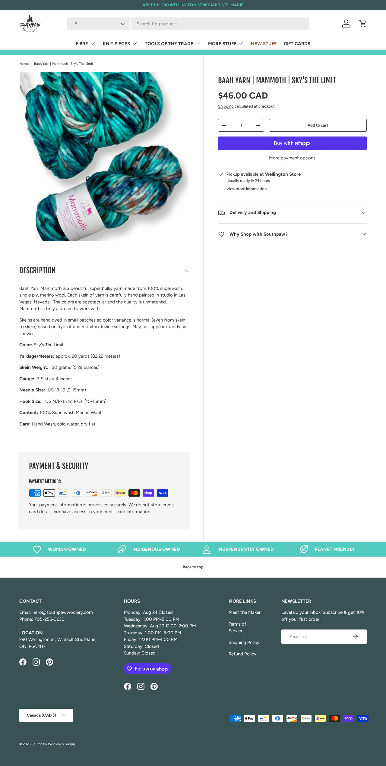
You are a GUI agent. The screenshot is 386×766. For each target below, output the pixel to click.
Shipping (226, 106)
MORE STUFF (222, 43)
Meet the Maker (245, 612)
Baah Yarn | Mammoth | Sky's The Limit (63, 63)
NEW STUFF (264, 43)
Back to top (193, 566)
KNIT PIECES (116, 43)
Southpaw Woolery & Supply (53, 744)
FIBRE (82, 43)
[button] (363, 23)
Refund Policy (242, 654)
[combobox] (188, 23)
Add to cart (318, 125)
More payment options (292, 158)
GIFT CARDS (297, 43)
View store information (246, 188)
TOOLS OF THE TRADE (169, 43)
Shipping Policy (244, 642)
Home (24, 63)
